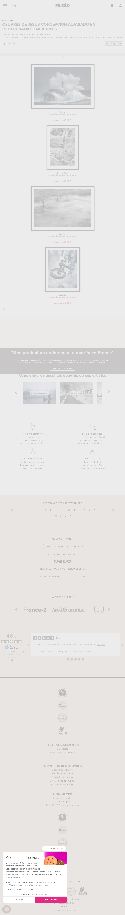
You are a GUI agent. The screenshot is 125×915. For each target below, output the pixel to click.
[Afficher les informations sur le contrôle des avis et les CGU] (23, 652)
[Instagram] (60, 563)
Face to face (62, 174)
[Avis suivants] (122, 645)
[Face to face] (63, 169)
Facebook (4, 43)
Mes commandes (62, 798)
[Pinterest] (64, 563)
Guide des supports (63, 770)
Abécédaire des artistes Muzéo (62, 503)
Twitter (9, 43)
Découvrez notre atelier (62, 368)
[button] (6, 909)
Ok (83, 576)
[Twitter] (69, 563)
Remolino (62, 235)
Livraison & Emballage (62, 781)
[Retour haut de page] (4, 309)
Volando (62, 296)
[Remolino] (62, 230)
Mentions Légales (64, 903)
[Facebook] (56, 563)
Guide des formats (62, 773)
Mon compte (62, 802)
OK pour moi (51, 900)
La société (62, 749)
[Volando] (62, 291)
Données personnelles (64, 910)
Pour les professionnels (62, 753)
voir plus (101, 645)
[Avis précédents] (28, 645)
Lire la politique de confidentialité (19, 890)
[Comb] (62, 108)
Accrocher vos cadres (62, 784)
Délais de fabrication (62, 777)
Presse (62, 756)
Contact (63, 906)
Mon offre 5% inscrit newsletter (62, 805)
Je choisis (19, 900)
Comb (62, 113)
